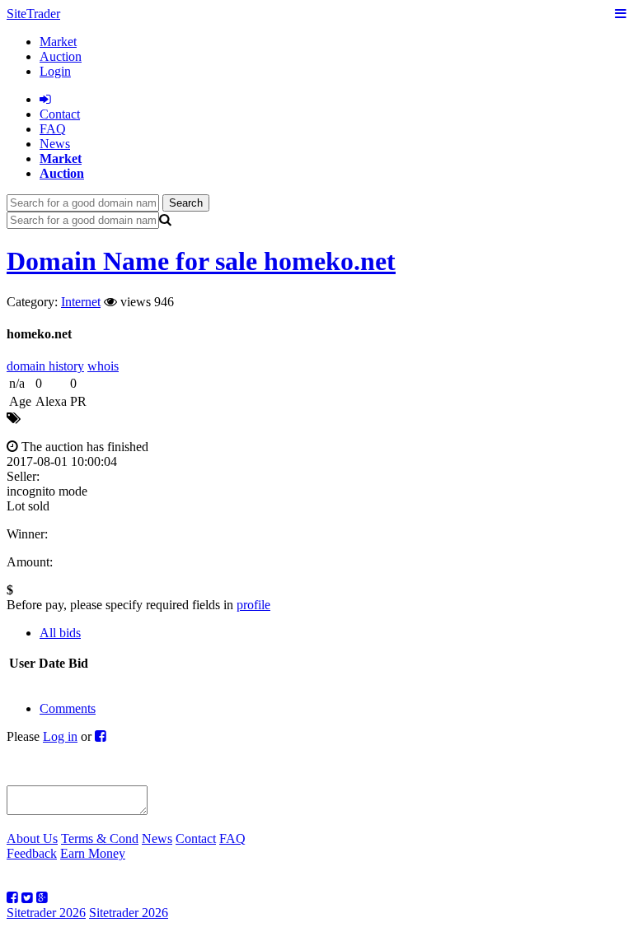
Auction (61, 56)
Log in (60, 736)
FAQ (53, 129)
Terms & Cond (99, 838)
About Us (32, 838)
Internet (81, 302)
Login (55, 71)
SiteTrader (33, 14)
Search (186, 203)
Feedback (32, 853)
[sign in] (45, 99)
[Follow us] (12, 898)
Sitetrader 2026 (46, 913)
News (55, 144)
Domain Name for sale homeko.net (201, 261)
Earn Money (92, 853)
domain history (45, 366)
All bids (60, 633)
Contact (196, 838)
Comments (68, 708)
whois (103, 366)
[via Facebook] (100, 736)
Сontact (60, 114)
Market (58, 42)
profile (253, 605)
